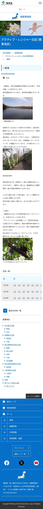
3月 (23, 285)
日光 (8, 332)
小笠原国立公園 (10, 370)
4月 (28, 285)
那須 (8, 328)
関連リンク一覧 (20, 454)
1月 (14, 285)
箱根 (8, 348)
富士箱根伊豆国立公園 (12, 344)
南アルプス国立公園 (11, 383)
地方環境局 (7, 53)
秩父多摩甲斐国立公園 (12, 364)
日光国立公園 (9, 325)
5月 (32, 285)
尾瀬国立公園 (9, 335)
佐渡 (6, 379)
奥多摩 (8, 367)
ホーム (9, 414)
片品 (8, 341)
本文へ (20, 9)
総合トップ (11, 401)
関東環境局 (19, 53)
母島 (8, 376)
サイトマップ (19, 448)
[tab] (5, 311)
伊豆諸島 (9, 360)
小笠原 (8, 373)
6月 (37, 285)
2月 (19, 285)
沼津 (8, 354)
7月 (41, 285)
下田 (8, 357)
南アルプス (10, 386)
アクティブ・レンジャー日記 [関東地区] (19, 56)
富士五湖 (9, 351)
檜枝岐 (8, 338)
